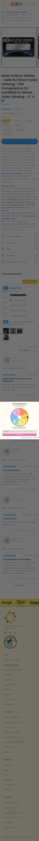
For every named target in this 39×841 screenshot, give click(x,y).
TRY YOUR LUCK (19, 434)
